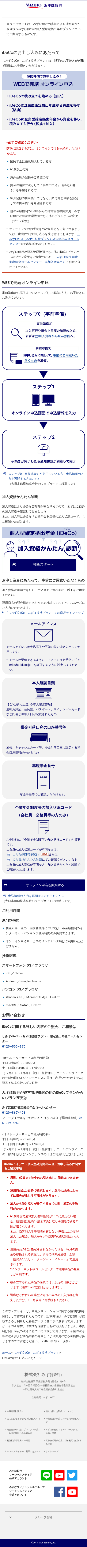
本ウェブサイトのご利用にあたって (24, 1451)
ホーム (6, 1352)
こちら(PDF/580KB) (25, 854)
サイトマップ (52, 1451)
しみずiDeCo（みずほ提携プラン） (36, 1352)
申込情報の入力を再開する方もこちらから (36, 896)
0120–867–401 (13, 1113)
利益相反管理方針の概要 (18, 1440)
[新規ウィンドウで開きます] (43, 529)
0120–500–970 (13, 1046)
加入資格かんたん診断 (27, 859)
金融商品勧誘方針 (15, 1411)
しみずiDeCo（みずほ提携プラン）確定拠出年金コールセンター (44, 239)
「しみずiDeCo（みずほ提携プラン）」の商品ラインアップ (44, 612)
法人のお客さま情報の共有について (24, 1419)
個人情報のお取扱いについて (59, 1411)
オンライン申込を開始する (45, 885)
